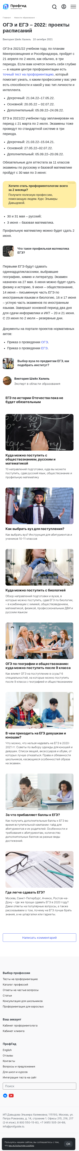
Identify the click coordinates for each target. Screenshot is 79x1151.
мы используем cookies (21, 1145)
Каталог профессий (15, 984)
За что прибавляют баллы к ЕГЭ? (33, 815)
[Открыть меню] (73, 6)
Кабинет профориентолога (20, 1025)
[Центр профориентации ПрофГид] (14, 7)
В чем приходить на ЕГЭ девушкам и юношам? (36, 735)
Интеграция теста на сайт (20, 1077)
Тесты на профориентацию (20, 979)
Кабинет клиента (13, 1030)
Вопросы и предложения (19, 1066)
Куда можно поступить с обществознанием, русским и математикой (30, 459)
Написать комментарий (39, 937)
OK (68, 1144)
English (7, 1050)
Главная (7, 17)
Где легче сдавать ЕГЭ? (25, 892)
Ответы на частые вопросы (21, 990)
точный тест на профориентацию (28, 74)
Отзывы (8, 1055)
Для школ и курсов (15, 1071)
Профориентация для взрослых (23, 1006)
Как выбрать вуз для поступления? (35, 529)
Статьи (7, 995)
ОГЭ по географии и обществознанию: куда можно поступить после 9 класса (38, 666)
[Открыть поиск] (54, 6)
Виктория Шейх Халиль (17, 39)
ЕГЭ (44, 348)
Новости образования (24, 17)
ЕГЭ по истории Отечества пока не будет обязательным (34, 400)
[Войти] (64, 6)
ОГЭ (44, 342)
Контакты (9, 1060)
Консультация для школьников (23, 1001)
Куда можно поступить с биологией (36, 590)
